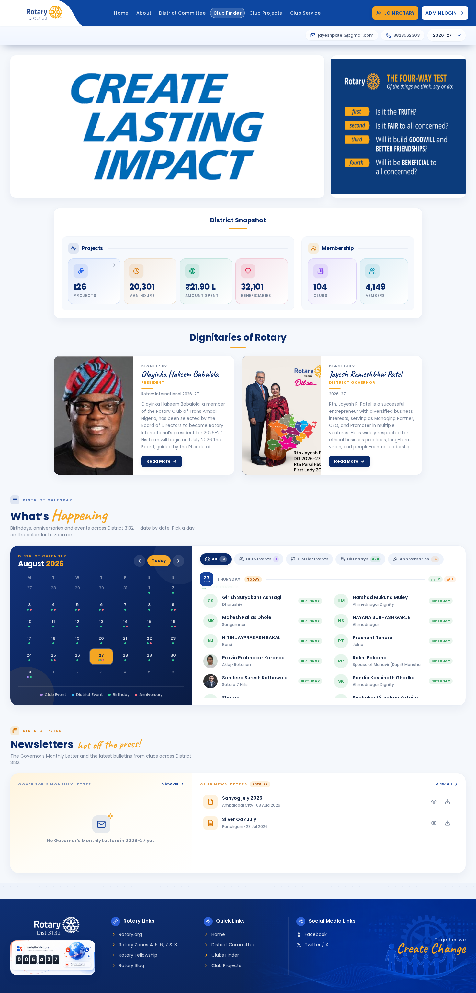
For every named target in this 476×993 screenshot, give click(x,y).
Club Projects (226, 965)
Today (159, 560)
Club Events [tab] (261, 559)
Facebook (316, 934)
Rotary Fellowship (138, 955)
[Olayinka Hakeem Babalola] (93, 415)
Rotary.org (130, 934)
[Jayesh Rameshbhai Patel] (281, 415)
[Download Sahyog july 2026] (447, 801)
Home (218, 934)
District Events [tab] (313, 559)
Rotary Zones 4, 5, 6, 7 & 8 (148, 945)
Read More (158, 461)
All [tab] (218, 559)
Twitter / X (316, 945)
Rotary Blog (131, 965)
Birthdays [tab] (363, 559)
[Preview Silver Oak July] (434, 823)
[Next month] (178, 561)
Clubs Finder (225, 955)
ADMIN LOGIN (441, 13)
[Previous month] (139, 561)
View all (170, 784)
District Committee (233, 945)
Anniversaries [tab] (418, 559)
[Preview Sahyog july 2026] (434, 801)
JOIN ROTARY (399, 13)
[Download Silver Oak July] (447, 823)
